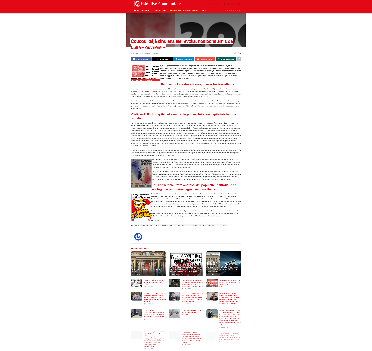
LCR (171, 225)
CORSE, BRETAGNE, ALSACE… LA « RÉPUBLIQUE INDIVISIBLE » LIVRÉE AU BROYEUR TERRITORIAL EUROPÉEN (185, 269)
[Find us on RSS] (221, 4)
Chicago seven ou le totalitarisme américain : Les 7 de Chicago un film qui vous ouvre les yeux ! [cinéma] (223, 269)
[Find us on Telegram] (224, 4)
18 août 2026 (213, 274)
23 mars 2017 (134, 53)
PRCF (136, 10)
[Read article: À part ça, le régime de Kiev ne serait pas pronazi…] (148, 263)
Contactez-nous (160, 10)
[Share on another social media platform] (239, 59)
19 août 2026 (175, 274)
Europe (157, 225)
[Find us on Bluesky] (235, 4)
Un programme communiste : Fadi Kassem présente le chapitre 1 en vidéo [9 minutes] (229, 282)
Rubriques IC (146, 10)
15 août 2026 (224, 286)
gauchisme (164, 225)
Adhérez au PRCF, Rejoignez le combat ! (184, 10)
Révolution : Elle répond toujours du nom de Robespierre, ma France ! (154, 282)
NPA (189, 225)
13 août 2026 (187, 317)
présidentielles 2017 (209, 225)
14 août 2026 (187, 304)
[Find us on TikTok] (239, 4)
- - (146, 234)
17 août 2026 (149, 286)
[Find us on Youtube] (217, 4)
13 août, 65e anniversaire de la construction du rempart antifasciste (191, 312)
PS (218, 225)
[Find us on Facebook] (210, 4)
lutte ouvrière (182, 225)
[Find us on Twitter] (214, 4)
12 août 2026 (149, 348)
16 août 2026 (187, 288)
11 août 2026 (187, 344)
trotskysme (224, 225)
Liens (202, 10)
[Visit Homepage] (157, 4)
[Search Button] (210, 10)
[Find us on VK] (232, 4)
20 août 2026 (137, 274)
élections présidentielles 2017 (144, 225)
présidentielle (197, 225)
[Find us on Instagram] (228, 4)
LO (175, 225)
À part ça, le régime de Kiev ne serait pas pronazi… (146, 270)
